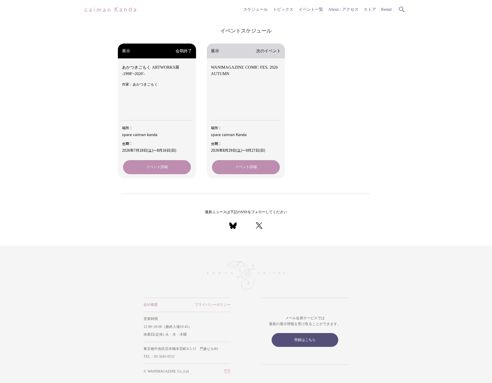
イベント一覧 (311, 9)
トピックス (283, 9)
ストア (370, 9)
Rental (386, 9)
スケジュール (255, 9)
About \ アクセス (343, 9)
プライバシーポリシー (213, 305)
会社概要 (151, 305)
